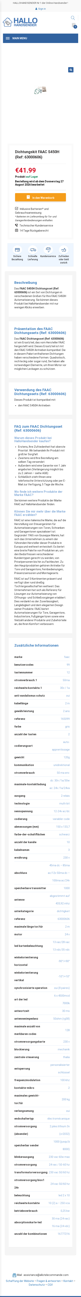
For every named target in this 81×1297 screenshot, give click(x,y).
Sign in (42, 8)
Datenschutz (37, 1284)
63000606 (64, 918)
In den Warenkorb (43, 197)
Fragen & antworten (49, 1280)
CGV (50, 1284)
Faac (67, 656)
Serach (73, 18)
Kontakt (68, 1280)
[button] (70, 69)
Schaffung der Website (20, 1280)
